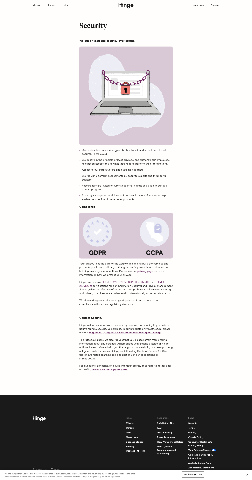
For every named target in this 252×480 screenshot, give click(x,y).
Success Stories (134, 442)
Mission (37, 5)
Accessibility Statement (201, 468)
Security (192, 423)
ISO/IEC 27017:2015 (139, 282)
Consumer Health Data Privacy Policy (200, 444)
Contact (130, 451)
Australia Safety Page (199, 463)
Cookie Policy (195, 437)
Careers (215, 5)
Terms (191, 428)
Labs (65, 5)
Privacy (192, 432)
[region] (126, 475)
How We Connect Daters (170, 442)
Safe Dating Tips (165, 423)
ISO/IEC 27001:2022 (114, 282)
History (130, 446)
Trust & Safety (164, 432)
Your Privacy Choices (193, 474)
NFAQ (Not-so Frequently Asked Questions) (166, 450)
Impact (52, 5)
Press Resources (166, 437)
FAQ (159, 428)
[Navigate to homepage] (39, 419)
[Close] (247, 474)
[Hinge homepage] (126, 5)
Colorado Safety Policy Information (200, 457)
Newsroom (198, 5)
